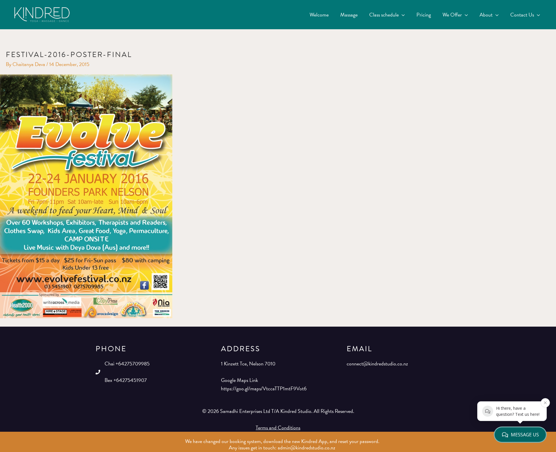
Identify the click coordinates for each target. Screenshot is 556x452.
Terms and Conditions (278, 427)
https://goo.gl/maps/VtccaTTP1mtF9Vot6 (264, 388)
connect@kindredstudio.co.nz (377, 363)
